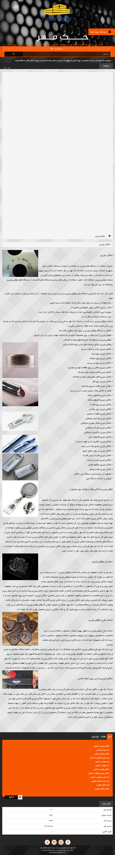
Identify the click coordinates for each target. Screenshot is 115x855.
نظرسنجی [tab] (95, 737)
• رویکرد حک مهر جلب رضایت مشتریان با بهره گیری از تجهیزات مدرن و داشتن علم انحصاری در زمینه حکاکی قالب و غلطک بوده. (63, 61)
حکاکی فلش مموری (102, 785)
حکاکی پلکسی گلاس (101, 750)
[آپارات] (61, 842)
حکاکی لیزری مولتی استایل (99, 769)
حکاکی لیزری (100, 236)
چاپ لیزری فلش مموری (100, 777)
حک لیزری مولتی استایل (100, 773)
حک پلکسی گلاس (102, 746)
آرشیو (11, 797)
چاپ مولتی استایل (102, 758)
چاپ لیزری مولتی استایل (99, 754)
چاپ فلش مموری (102, 781)
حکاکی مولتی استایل (101, 766)
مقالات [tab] (103, 737)
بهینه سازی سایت (60, 850)
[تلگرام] (47, 842)
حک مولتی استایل (102, 762)
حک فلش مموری (103, 789)
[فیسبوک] (68, 842)
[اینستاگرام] (54, 842)
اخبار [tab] (110, 737)
